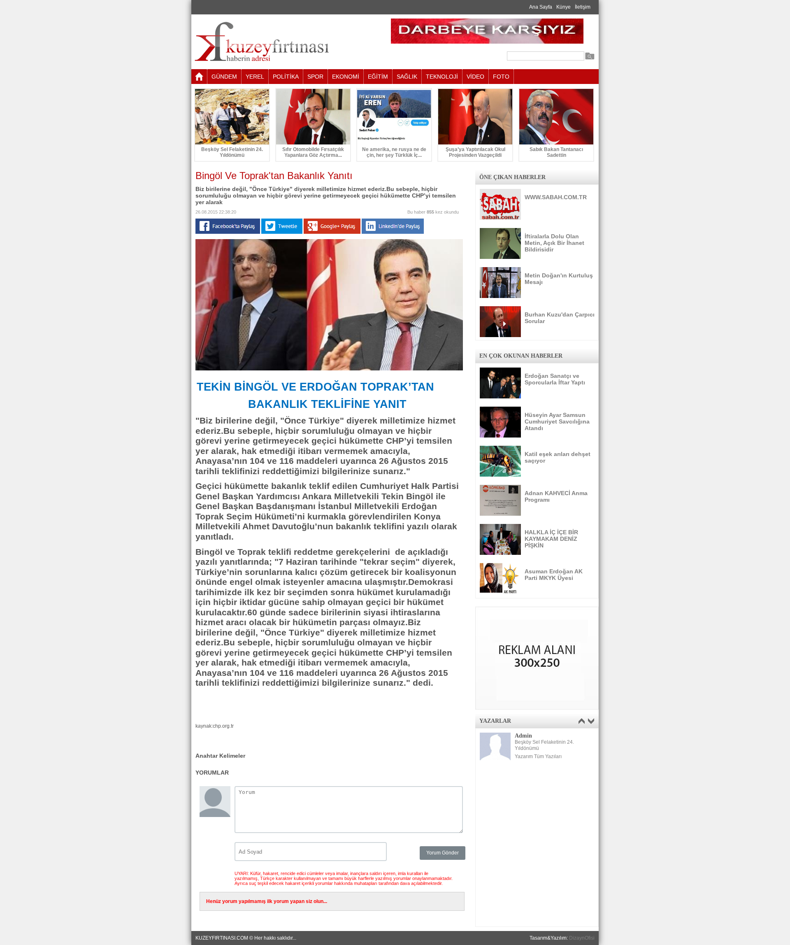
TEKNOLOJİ (442, 76)
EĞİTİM (378, 76)
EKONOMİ (345, 76)
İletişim (582, 7)
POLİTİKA (286, 76)
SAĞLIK (407, 76)
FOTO (501, 76)
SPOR (315, 76)
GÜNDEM (224, 76)
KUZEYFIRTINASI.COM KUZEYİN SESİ (282, 42)
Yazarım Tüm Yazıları (538, 756)
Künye (563, 7)
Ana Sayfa (540, 7)
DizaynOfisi (582, 938)
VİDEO (475, 76)
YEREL (255, 76)
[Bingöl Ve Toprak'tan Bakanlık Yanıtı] (329, 369)
